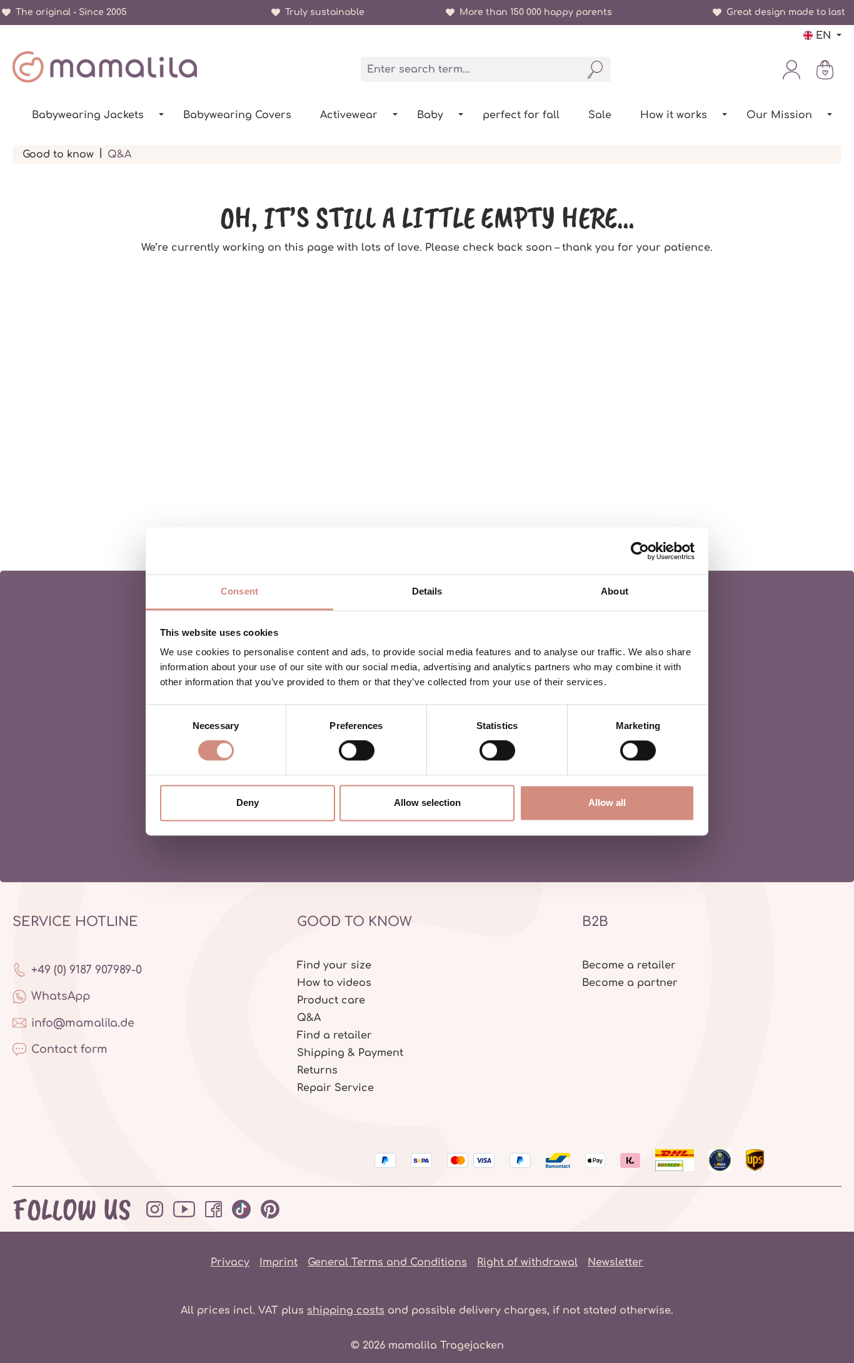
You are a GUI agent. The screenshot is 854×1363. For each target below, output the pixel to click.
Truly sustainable (322, 12)
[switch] (356, 751)
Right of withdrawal (527, 1262)
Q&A (309, 1018)
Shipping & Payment (350, 1053)
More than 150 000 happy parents (533, 12)
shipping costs (345, 1310)
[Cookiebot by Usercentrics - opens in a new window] (640, 550)
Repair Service (335, 1088)
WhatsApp (60, 996)
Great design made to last (783, 12)
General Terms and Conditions (387, 1262)
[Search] (595, 69)
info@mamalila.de (82, 1023)
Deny (247, 802)
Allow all (607, 802)
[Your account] (791, 69)
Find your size (334, 965)
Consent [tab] (239, 591)
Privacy (230, 1262)
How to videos (334, 982)
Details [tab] (427, 591)
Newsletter (615, 1262)
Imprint (278, 1262)
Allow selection (427, 802)
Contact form (69, 1049)
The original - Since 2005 (69, 12)
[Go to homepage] (105, 67)
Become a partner (630, 982)
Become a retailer (629, 965)
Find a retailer (334, 1035)
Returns (317, 1070)
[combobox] (471, 69)
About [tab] (614, 591)
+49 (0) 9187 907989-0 (86, 969)
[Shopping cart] (824, 69)
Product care (331, 1000)
